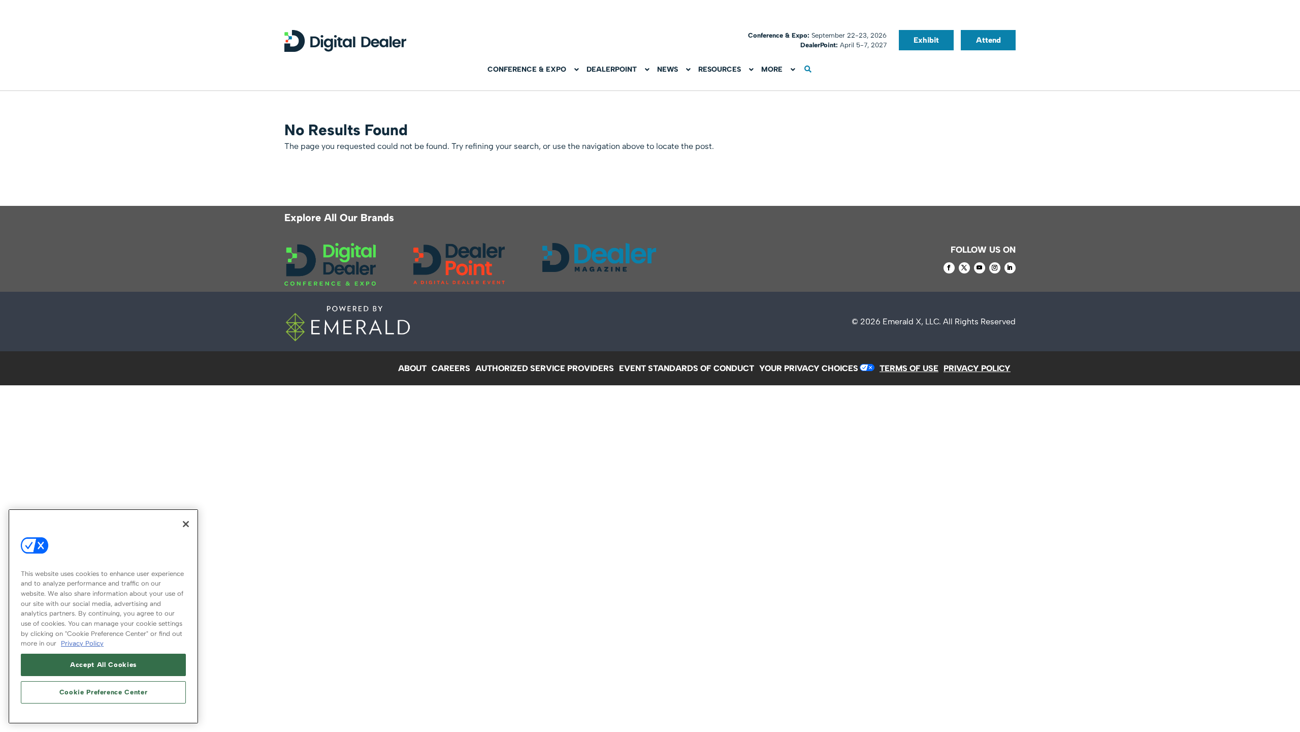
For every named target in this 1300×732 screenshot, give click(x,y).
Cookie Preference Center (103, 692)
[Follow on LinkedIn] (1010, 267)
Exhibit (926, 40)
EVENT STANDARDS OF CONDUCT (686, 368)
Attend (988, 40)
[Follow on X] (964, 267)
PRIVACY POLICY (977, 368)
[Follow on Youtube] (979, 267)
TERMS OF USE (909, 368)
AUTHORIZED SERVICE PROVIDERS (544, 368)
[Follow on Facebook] (949, 267)
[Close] (186, 524)
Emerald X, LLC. (912, 321)
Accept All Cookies (103, 664)
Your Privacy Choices (808, 368)
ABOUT (412, 368)
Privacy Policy (82, 643)
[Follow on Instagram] (994, 267)
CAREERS (451, 368)
